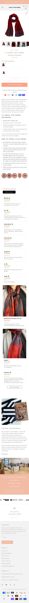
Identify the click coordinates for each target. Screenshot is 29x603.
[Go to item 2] (8, 44)
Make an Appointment (14, 491)
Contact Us (5, 551)
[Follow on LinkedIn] (14, 584)
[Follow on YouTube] (6, 584)
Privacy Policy (5, 556)
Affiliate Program (6, 563)
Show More (5, 454)
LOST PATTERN (14, 50)
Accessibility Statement (8, 566)
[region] (14, 511)
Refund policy (5, 558)
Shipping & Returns (7, 553)
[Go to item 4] (18, 44)
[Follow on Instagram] (2, 584)
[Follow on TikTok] (10, 584)
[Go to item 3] (13, 44)
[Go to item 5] (23, 44)
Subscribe (7, 542)
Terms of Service (6, 561)
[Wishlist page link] (26, 8)
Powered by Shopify (21, 589)
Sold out (14, 79)
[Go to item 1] (4, 44)
